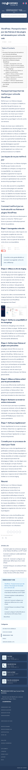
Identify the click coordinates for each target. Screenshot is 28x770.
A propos (3, 751)
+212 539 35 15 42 (11, 664)
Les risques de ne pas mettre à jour (12, 56)
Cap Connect (4, 748)
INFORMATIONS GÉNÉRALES (9, 628)
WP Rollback (9, 416)
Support (3, 757)
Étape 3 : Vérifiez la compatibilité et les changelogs (15, 67)
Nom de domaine (5, 726)
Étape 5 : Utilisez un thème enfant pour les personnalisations (14, 74)
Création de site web (6, 721)
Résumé (5, 86)
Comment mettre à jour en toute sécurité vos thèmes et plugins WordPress (12, 60)
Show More (7, 616)
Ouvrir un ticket (11, 672)
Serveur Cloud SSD (6, 710)
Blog (2, 759)
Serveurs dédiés (5, 715)
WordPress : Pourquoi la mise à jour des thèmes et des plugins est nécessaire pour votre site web (14, 585)
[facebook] (11, 532)
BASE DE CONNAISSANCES (12, 10)
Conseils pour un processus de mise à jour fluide (13, 83)
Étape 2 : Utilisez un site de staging (15, 65)
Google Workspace (6, 743)
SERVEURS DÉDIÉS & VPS (8, 641)
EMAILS (4, 638)
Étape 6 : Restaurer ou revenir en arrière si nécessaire (14, 77)
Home (3, 10)
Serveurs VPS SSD (5, 712)
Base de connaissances (13, 680)
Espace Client (4, 754)
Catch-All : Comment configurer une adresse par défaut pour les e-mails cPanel (14, 561)
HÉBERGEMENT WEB (8, 635)
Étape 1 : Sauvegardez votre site (13, 63)
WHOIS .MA (3, 734)
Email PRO (3, 740)
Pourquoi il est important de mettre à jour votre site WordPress (13, 53)
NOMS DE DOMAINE (7, 632)
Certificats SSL (5, 732)
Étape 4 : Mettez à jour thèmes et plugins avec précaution (14, 71)
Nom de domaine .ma (6, 729)
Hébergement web (6, 707)
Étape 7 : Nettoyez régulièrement (14, 80)
